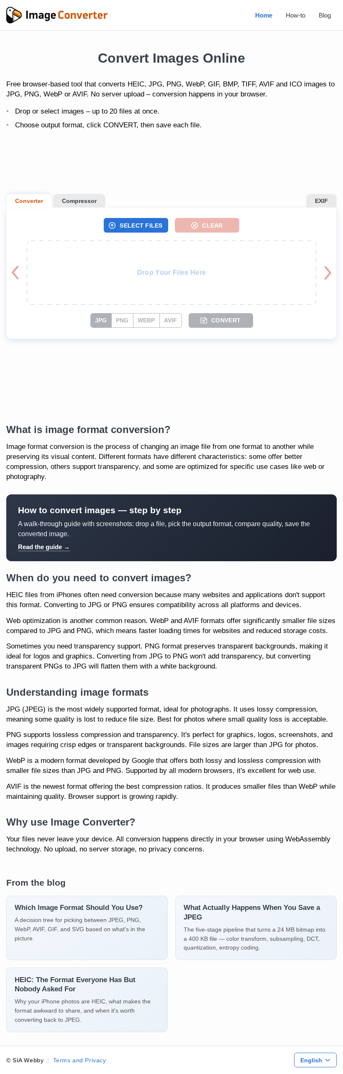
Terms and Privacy (79, 1060)
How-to (295, 15)
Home (263, 15)
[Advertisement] (171, 162)
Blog (325, 15)
